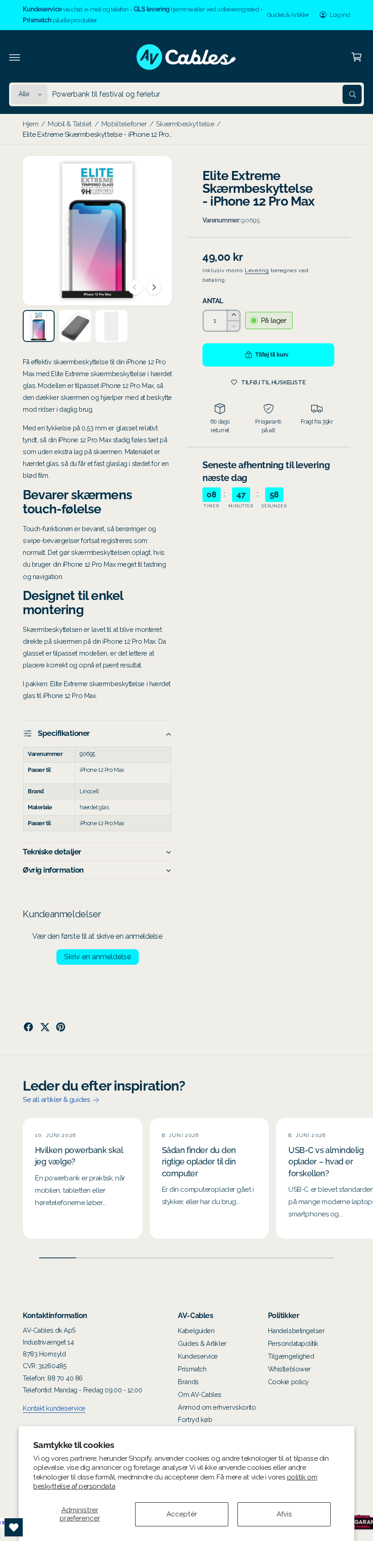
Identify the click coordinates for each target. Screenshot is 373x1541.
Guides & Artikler (288, 14)
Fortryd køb (195, 1419)
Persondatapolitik (293, 1343)
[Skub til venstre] (135, 287)
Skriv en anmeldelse (97, 956)
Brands (188, 1382)
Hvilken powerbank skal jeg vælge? (78, 1156)
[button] (15, 57)
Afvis (284, 1514)
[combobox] (207, 94)
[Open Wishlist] (14, 1527)
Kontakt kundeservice (54, 1408)
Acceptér (181, 1514)
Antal (212, 301)
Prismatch (192, 1369)
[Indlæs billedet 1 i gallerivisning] (39, 326)
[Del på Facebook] (28, 1027)
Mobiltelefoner (124, 123)
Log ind (340, 14)
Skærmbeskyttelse (185, 123)
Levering (257, 270)
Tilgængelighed (291, 1356)
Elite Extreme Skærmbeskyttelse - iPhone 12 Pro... (97, 134)
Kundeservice (198, 1356)
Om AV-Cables (200, 1394)
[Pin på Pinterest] (60, 1027)
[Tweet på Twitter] (44, 1027)
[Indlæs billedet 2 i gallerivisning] (75, 326)
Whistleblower (289, 1369)
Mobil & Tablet (70, 123)
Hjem (30, 123)
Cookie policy (288, 1382)
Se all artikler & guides (56, 1099)
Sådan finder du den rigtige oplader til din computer (199, 1161)
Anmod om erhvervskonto (217, 1407)
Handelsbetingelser (296, 1330)
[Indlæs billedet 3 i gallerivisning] (111, 326)
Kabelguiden (196, 1330)
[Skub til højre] (153, 287)
